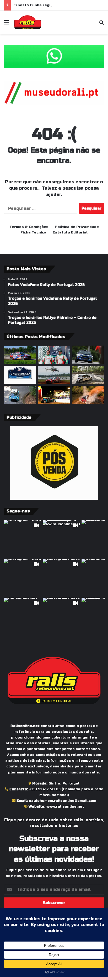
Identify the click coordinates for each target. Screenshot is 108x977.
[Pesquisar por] (101, 24)
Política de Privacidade (77, 227)
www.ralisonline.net (65, 806)
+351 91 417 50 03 (45, 789)
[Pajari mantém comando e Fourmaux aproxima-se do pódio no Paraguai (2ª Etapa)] (88, 395)
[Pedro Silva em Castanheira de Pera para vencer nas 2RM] (54, 355)
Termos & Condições (28, 227)
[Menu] (6, 24)
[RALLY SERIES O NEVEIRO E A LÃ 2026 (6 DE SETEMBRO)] (20, 375)
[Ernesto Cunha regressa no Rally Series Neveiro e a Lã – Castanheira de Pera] (88, 355)
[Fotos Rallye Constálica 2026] (88, 375)
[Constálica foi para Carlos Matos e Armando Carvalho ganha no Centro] (20, 395)
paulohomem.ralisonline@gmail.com (62, 801)
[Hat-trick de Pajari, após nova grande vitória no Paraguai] (54, 375)
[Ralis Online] (27, 22)
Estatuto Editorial (70, 232)
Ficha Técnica (33, 232)
